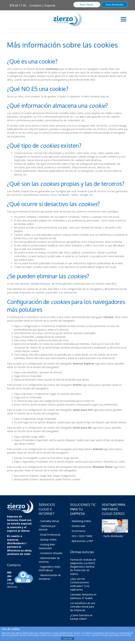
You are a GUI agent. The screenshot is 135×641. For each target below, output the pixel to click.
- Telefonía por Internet (47, 527)
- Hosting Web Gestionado (47, 546)
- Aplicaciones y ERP (81, 541)
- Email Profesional (49, 534)
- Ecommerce (77, 531)
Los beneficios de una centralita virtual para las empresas (82, 606)
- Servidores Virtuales (51, 553)
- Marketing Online (80, 521)
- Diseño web (77, 526)
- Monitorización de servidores (50, 576)
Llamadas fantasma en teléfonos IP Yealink (83, 596)
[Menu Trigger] (123, 19)
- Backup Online (48, 539)
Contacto (35, 5)
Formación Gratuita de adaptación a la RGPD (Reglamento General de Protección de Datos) (83, 567)
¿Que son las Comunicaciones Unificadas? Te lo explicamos (79, 584)
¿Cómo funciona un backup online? (81, 617)
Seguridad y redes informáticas (49, 568)
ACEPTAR (67, 639)
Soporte (49, 5)
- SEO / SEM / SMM (81, 536)
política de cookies (82, 635)
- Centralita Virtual (49, 521)
